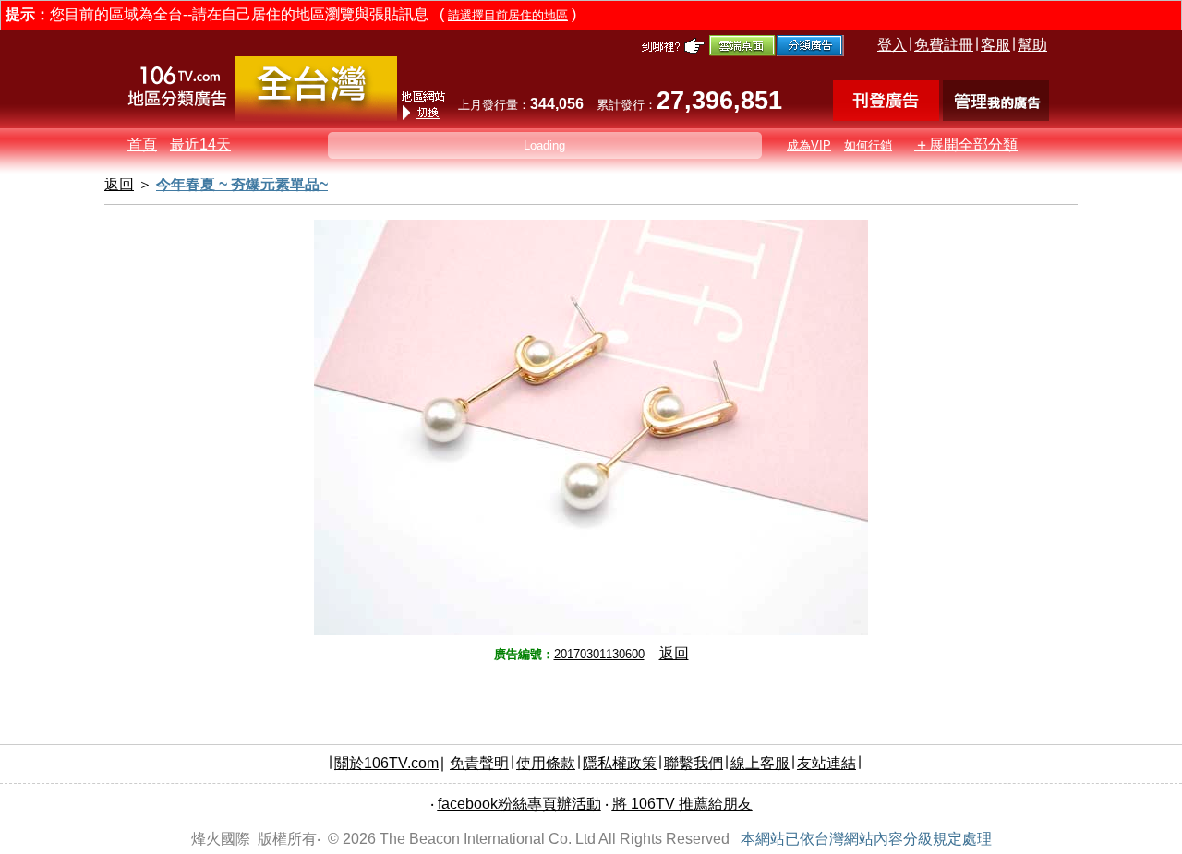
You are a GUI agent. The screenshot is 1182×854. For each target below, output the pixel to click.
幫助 (1032, 45)
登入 (892, 45)
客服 (995, 45)
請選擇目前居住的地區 (508, 15)
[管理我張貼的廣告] (996, 116)
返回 (674, 653)
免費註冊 (943, 45)
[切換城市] (316, 117)
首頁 (142, 144)
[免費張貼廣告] (886, 116)
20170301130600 (599, 654)
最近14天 (200, 144)
